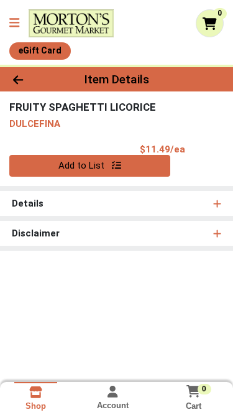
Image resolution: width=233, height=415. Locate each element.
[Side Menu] (14, 23)
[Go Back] (36, 79)
